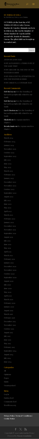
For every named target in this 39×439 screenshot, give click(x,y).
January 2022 (9, 222)
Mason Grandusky (24, 436)
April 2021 (7, 252)
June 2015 (7, 340)
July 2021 (7, 241)
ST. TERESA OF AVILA (12, 15)
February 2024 (9, 141)
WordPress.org (10, 405)
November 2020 (10, 270)
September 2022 (10, 193)
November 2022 (10, 186)
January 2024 (9, 145)
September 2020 (10, 277)
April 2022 (8, 211)
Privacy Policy (9, 416)
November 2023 (10, 149)
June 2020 (8, 288)
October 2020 (9, 274)
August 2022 (8, 197)
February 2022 (9, 219)
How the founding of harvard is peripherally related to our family (18, 94)
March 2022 (8, 215)
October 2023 (9, 153)
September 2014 (10, 351)
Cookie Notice (9, 419)
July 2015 (7, 336)
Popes (6, 378)
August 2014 (8, 354)
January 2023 (9, 178)
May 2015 (7, 343)
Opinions (7, 374)
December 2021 (10, 226)
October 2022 (9, 189)
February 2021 (9, 259)
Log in (6, 394)
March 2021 (8, 255)
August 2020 (8, 281)
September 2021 (10, 233)
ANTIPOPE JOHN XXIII (13, 59)
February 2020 (9, 303)
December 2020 (10, 266)
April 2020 (8, 296)
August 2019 (8, 310)
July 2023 (7, 160)
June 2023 (7, 164)
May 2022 (7, 208)
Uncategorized (9, 385)
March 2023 (8, 171)
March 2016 (8, 314)
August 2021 (8, 237)
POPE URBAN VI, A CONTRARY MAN (18, 83)
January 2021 (9, 263)
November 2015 (10, 325)
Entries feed (8, 398)
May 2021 (7, 248)
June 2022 (7, 204)
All (5, 371)
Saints (26, 17)
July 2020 (7, 285)
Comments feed (10, 402)
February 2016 (9, 318)
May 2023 (7, 167)
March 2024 (8, 138)
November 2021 (10, 230)
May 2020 (7, 292)
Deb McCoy (10, 17)
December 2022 (10, 182)
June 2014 (7, 362)
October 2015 (9, 329)
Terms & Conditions (24, 416)
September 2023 (10, 156)
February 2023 (9, 175)
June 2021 (7, 244)
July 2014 (7, 358)
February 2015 (9, 347)
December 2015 (10, 321)
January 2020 (9, 307)
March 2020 (8, 299)
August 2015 (8, 332)
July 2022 (7, 200)
